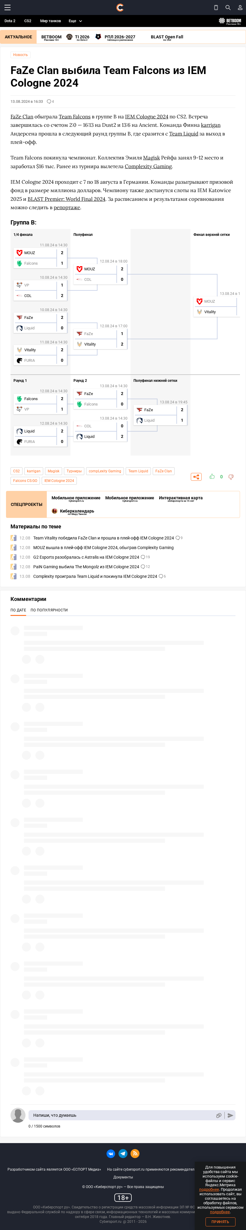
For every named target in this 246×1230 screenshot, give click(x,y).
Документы (123, 1177)
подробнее (209, 1189)
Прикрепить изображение (218, 1115)
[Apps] (216, 7)
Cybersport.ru (111, 1222)
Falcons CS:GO (25, 481)
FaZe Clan (163, 471)
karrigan (33, 471)
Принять (221, 1222)
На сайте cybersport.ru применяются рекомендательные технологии (165, 1169)
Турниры (74, 471)
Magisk (53, 471)
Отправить (230, 1115)
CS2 (27, 21)
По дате (18, 610)
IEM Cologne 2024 (59, 481)
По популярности (49, 610)
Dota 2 (9, 21)
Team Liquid (138, 471)
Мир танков (50, 21)
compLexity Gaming (105, 471)
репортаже (67, 207)
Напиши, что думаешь (54, 1115)
